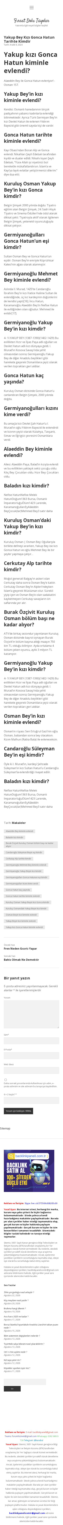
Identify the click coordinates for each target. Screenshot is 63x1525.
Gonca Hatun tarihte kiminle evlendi (23, 896)
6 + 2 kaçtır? (10, 1094)
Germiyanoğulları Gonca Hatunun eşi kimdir (26, 877)
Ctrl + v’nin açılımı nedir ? (15, 1352)
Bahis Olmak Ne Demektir (21, 960)
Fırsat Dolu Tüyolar (31, 21)
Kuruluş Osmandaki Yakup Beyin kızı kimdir (26, 908)
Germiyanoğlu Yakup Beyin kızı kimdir (23, 871)
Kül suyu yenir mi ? (12, 1360)
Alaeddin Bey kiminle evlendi (19, 831)
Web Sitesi (9, 1064)
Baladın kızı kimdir (14, 837)
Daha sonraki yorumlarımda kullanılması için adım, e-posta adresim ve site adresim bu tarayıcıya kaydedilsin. (30, 1085)
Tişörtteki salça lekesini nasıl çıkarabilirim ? (24, 1343)
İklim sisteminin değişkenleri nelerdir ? (22, 1335)
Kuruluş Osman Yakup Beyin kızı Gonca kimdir (27, 902)
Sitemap (5, 1128)
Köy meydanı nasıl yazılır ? (16, 1300)
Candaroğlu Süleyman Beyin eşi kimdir (24, 852)
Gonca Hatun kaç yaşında (18, 889)
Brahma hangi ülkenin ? (15, 1308)
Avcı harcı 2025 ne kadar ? (16, 1316)
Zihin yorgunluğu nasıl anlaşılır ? (19, 1292)
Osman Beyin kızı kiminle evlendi (21, 914)
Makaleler (19, 823)
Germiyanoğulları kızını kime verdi (22, 883)
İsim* (6, 1034)
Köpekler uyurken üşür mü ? (17, 1368)
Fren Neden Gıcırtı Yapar (20, 948)
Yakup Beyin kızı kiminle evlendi (21, 921)
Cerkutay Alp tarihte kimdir (18, 858)
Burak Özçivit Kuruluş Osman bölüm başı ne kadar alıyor (29, 845)
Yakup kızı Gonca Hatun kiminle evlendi (24, 927)
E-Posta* (8, 1049)
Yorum (7, 997)
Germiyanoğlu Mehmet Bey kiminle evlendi (26, 864)
